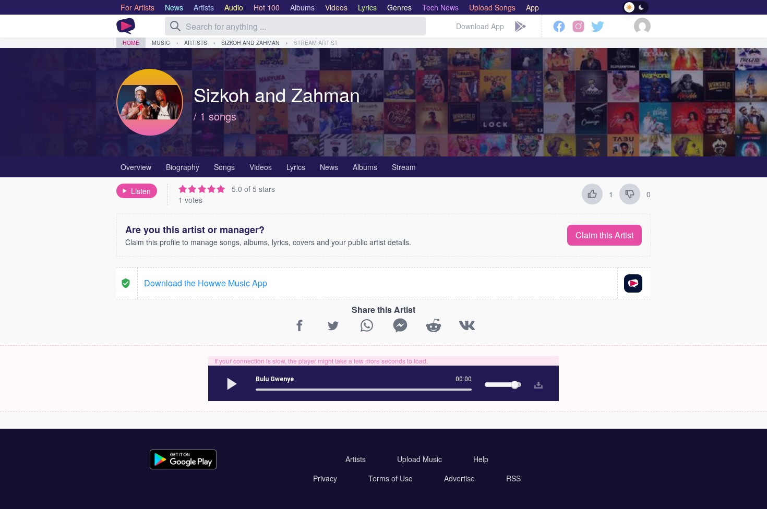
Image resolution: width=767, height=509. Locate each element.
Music (161, 42)
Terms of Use (390, 478)
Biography (182, 167)
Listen (141, 191)
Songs (224, 167)
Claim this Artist (604, 235)
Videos (260, 167)
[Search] (175, 26)
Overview (136, 167)
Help (480, 459)
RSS (513, 478)
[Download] (536, 383)
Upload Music (419, 459)
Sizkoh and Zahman (250, 42)
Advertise (459, 478)
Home (131, 42)
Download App (480, 26)
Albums (365, 167)
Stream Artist (316, 42)
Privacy (325, 478)
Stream (404, 167)
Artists (195, 42)
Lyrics (295, 167)
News (329, 167)
